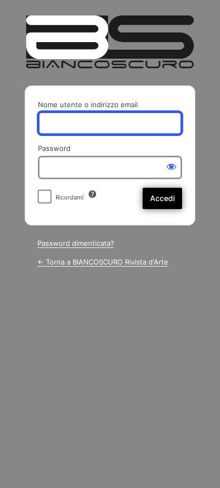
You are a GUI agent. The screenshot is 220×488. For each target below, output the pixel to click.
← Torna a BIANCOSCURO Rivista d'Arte (102, 262)
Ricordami (70, 197)
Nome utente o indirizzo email (88, 104)
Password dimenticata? (75, 243)
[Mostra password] (171, 166)
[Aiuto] (92, 194)
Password (54, 148)
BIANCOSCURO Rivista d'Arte (110, 42)
